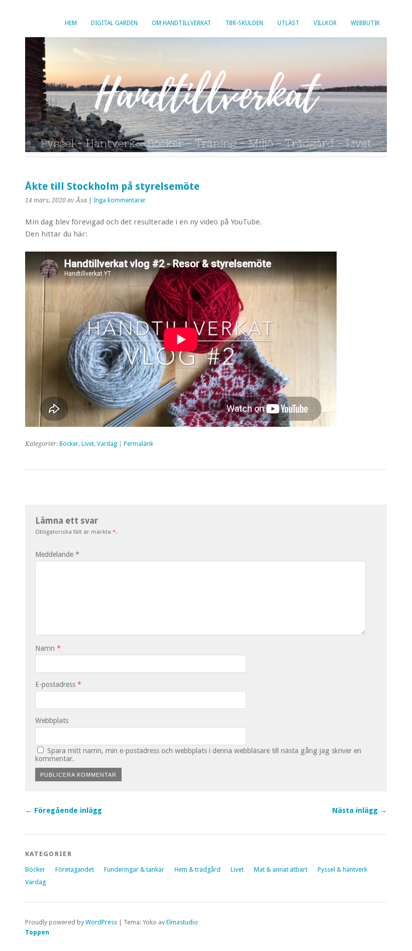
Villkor (325, 23)
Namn (48, 648)
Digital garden (114, 23)
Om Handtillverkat (181, 23)
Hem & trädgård (197, 869)
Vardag (107, 443)
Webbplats (51, 721)
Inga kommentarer (119, 200)
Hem (71, 23)
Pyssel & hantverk (342, 869)
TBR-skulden (244, 23)
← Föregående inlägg (63, 810)
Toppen (37, 932)
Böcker (68, 443)
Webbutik (365, 23)
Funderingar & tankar (134, 869)
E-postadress (58, 684)
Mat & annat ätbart (280, 869)
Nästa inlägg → (359, 810)
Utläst (288, 23)
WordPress (101, 922)
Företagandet (74, 869)
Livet (87, 443)
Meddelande (57, 554)
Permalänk (138, 443)
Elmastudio (182, 922)
